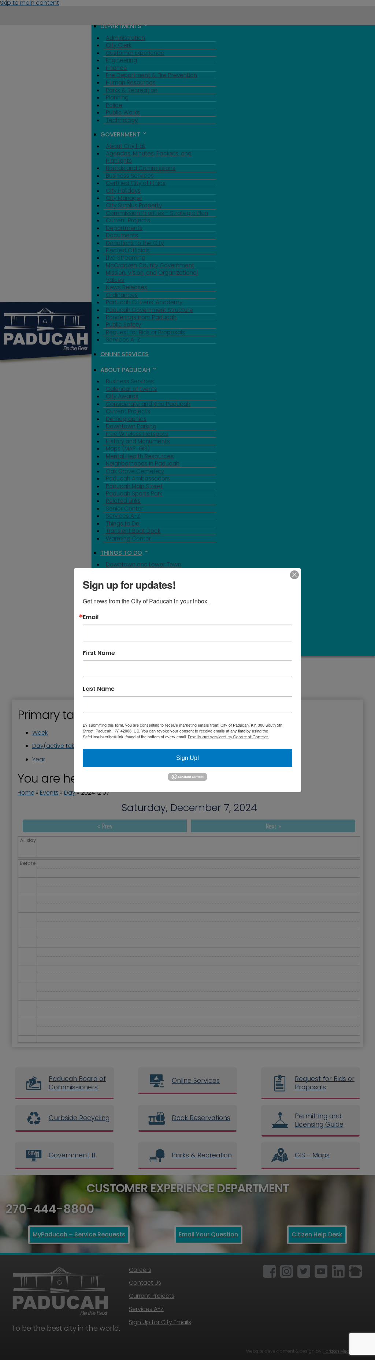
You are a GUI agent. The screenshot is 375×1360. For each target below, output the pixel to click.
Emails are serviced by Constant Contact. (228, 736)
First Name (99, 653)
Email (91, 617)
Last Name (99, 689)
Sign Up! (187, 757)
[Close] (294, 574)
